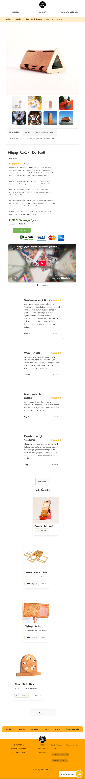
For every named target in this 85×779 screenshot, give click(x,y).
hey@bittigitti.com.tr (60, 755)
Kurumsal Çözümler (69, 12)
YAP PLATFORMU (18, 745)
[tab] (14, 132)
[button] (15, 12)
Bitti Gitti (13, 159)
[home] (42, 739)
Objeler (18, 19)
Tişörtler (46, 729)
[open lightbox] (42, 58)
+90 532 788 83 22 (59, 761)
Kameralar (22, 729)
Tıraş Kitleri (34, 729)
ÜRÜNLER (15, 12)
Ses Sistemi (9, 729)
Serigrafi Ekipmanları (72, 729)
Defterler (58, 729)
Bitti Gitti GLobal (18, 753)
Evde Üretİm (42, 12)
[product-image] (19, 103)
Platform (42, 753)
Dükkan (8, 19)
